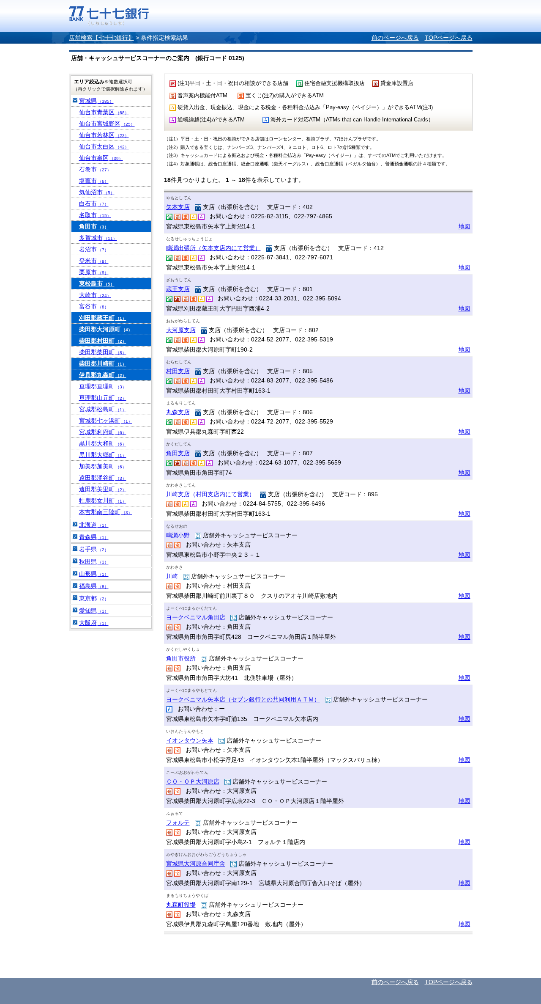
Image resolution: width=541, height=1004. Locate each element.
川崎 (172, 576)
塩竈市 (94, 180)
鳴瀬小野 (178, 535)
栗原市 (94, 272)
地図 (464, 226)
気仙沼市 (97, 192)
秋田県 (94, 561)
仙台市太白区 (104, 146)
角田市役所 (181, 658)
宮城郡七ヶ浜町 (105, 420)
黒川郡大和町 (102, 443)
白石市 (94, 203)
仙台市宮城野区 (107, 123)
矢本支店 (178, 207)
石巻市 (95, 169)
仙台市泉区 (101, 157)
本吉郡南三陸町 (105, 512)
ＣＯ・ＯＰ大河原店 (192, 781)
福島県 (94, 586)
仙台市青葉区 (104, 112)
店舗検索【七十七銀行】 (101, 37)
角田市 (94, 226)
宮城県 (96, 100)
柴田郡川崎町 (102, 363)
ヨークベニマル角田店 (195, 617)
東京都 (94, 598)
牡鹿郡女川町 (102, 500)
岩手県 (94, 549)
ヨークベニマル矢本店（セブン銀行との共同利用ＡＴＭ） (243, 699)
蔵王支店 (178, 289)
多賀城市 (98, 237)
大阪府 (94, 622)
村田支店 (178, 371)
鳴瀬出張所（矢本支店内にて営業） (213, 248)
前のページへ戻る (395, 37)
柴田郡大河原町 (105, 329)
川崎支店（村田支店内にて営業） (210, 494)
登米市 (94, 260)
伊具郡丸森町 (102, 374)
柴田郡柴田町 (102, 352)
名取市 (95, 215)
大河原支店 (181, 330)
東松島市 (97, 283)
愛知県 (94, 610)
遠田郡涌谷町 (102, 477)
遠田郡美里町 (102, 489)
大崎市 (95, 295)
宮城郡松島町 (102, 409)
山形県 (94, 573)
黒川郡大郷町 (102, 454)
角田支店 (178, 453)
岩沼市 (94, 249)
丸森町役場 (181, 904)
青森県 (94, 537)
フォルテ (178, 822)
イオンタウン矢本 (189, 740)
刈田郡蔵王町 (102, 317)
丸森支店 (178, 412)
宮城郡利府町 (102, 432)
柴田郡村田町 (102, 340)
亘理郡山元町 (102, 397)
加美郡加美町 (102, 466)
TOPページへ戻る (449, 37)
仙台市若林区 (104, 135)
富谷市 (94, 306)
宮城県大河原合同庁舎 (195, 863)
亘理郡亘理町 (102, 386)
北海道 (94, 524)
